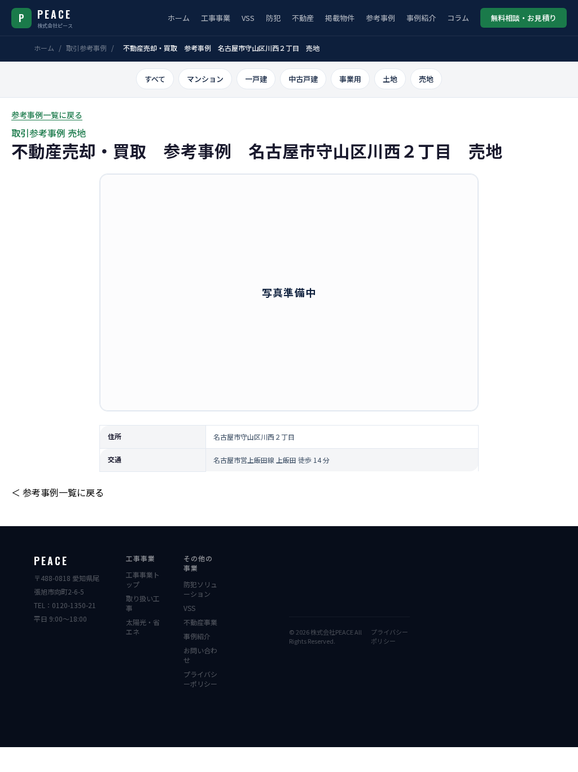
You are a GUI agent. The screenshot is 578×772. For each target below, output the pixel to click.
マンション (205, 78)
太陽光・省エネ (143, 626)
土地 (390, 78)
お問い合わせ (200, 655)
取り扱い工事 (143, 603)
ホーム (179, 17)
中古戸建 (303, 78)
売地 (426, 78)
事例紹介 (421, 17)
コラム (458, 17)
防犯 (273, 17)
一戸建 (256, 78)
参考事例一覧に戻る (46, 114)
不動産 (303, 17)
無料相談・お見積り (524, 17)
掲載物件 (339, 17)
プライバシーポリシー (200, 678)
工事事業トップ (143, 579)
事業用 (350, 78)
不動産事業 (200, 622)
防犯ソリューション (200, 588)
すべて (154, 78)
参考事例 (380, 17)
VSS (248, 17)
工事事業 (215, 17)
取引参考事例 (86, 48)
